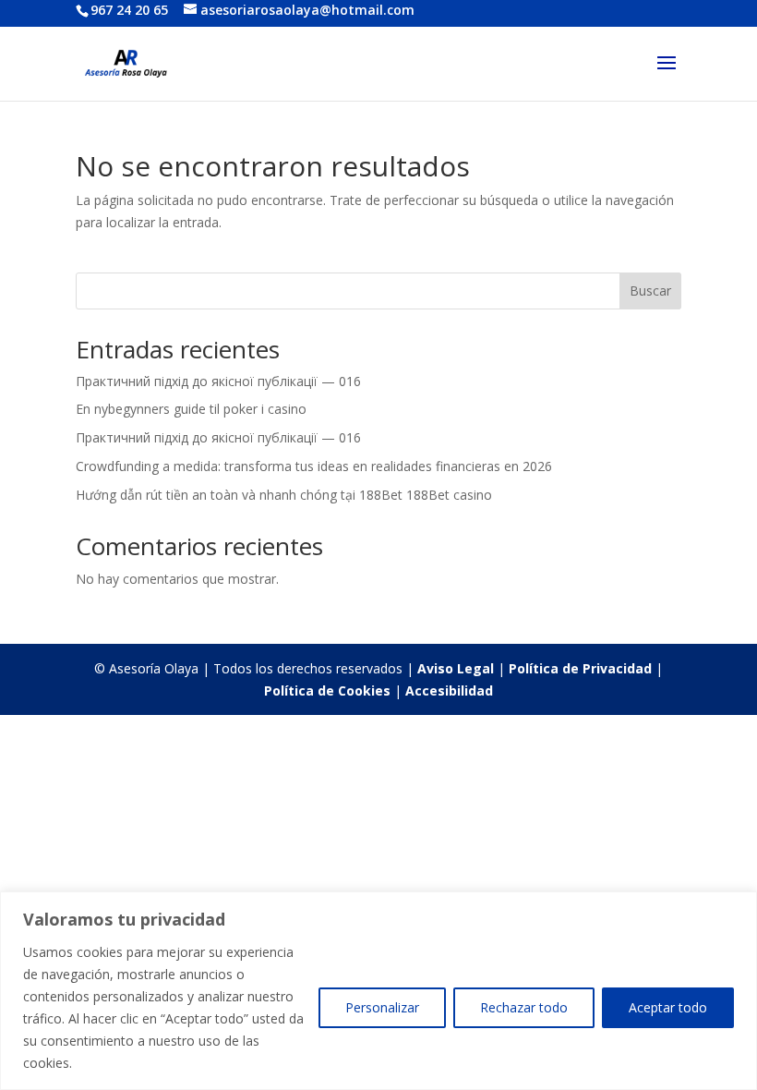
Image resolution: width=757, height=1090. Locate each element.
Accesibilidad (449, 690)
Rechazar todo (524, 1007)
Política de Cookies (327, 690)
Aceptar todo (668, 1007)
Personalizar (382, 1007)
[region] (378, 990)
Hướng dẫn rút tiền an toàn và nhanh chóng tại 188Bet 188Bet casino (284, 494)
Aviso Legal (455, 668)
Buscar (650, 290)
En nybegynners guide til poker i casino (191, 409)
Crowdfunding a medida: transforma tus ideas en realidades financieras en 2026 (314, 466)
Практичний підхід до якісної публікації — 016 (218, 381)
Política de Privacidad (580, 668)
